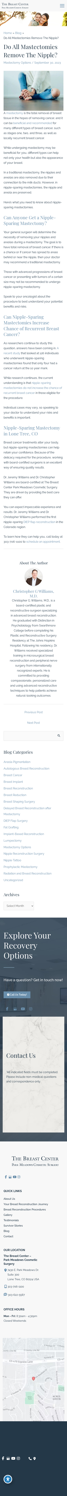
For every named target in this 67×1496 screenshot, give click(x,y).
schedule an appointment (43, 541)
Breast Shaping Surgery (19, 801)
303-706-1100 (16, 1286)
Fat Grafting (11, 827)
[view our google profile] (15, 1008)
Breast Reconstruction (18, 788)
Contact (8, 1236)
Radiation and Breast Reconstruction (27, 873)
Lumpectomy (13, 840)
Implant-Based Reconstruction (24, 834)
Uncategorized (13, 880)
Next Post (33, 722)
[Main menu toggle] (62, 6)
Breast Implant (13, 781)
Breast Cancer (13, 775)
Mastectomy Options (17, 62)
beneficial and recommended (32, 123)
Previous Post (33, 712)
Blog (6, 1230)
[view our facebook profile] (7, 1008)
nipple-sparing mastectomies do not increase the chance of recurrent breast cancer (33, 388)
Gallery (8, 1214)
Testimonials (11, 1220)
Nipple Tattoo (12, 860)
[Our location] (35, 1459)
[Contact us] (30, 1459)
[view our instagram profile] (30, 1008)
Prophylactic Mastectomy (21, 867)
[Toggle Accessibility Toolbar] (8, 1479)
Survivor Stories (13, 1225)
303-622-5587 (16, 1294)
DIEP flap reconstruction (39, 522)
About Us (9, 1198)
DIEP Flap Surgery (16, 820)
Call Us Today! (18, 994)
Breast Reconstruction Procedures (25, 1209)
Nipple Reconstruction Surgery (24, 853)
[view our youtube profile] (22, 1008)
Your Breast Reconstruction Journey (26, 1204)
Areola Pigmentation (17, 762)
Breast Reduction (15, 795)
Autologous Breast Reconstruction (26, 768)
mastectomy (14, 113)
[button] (17, 994)
